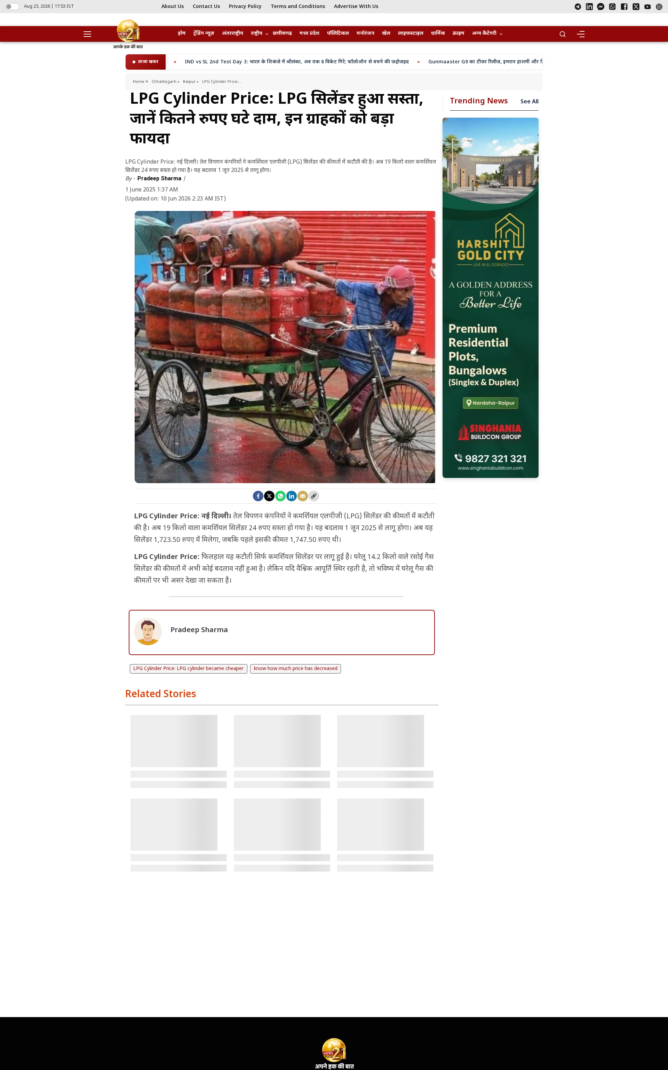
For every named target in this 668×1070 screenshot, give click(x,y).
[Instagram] (659, 6)
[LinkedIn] (589, 6)
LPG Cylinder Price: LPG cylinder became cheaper (188, 669)
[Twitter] (269, 496)
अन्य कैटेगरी (484, 33)
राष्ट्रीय (256, 33)
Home (139, 81)
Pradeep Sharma (160, 178)
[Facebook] (624, 6)
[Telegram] (578, 6)
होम (182, 33)
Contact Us (206, 6)
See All (529, 102)
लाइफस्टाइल (410, 33)
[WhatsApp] (612, 6)
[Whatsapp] (280, 496)
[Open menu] (90, 34)
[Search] (562, 34)
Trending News (479, 101)
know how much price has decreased (295, 669)
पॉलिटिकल (338, 33)
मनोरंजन (365, 33)
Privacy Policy (245, 6)
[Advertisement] (491, 298)
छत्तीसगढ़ (282, 33)
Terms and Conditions (298, 6)
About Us (172, 6)
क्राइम (458, 33)
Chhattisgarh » (166, 81)
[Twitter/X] (636, 6)
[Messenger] (600, 6)
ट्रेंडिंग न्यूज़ (203, 33)
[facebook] (258, 496)
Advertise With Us (356, 6)
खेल (386, 33)
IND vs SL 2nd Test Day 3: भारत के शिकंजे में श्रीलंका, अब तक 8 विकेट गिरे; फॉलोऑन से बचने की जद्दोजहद (178, 62)
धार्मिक (438, 33)
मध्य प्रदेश (309, 33)
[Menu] (580, 34)
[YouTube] (647, 6)
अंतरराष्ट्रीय (232, 33)
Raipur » (191, 81)
